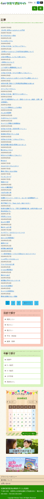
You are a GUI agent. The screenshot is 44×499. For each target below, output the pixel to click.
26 (22, 426)
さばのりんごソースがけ (9, 118)
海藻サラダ (4, 182)
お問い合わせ (5, 483)
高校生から (11, 382)
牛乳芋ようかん (6, 216)
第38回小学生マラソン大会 (10, 134)
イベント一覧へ (29, 433)
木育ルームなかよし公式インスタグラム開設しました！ (19, 78)
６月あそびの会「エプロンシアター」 (13, 46)
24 (14, 426)
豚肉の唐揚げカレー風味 (9, 296)
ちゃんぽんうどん (7, 41)
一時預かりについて (7, 62)
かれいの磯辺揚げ (7, 187)
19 (22, 422)
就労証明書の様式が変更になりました (13, 144)
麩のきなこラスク (7, 150)
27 (14, 411)
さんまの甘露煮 (6, 113)
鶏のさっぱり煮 (6, 227)
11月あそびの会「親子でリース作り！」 (14, 94)
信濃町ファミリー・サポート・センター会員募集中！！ (19, 198)
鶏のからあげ (5, 275)
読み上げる (22, 3)
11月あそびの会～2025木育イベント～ (14, 129)
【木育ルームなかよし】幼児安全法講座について (17, 51)
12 (22, 418)
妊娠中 (9, 359)
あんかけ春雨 (5, 222)
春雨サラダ (4, 243)
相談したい (11, 319)
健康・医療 (11, 341)
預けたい (10, 325)
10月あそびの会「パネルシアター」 (13, 139)
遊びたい (10, 330)
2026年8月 (22, 398)
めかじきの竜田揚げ (7, 238)
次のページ (27, 303)
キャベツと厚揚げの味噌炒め (10, 123)
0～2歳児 (10, 365)
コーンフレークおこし (8, 89)
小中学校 (10, 376)
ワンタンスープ (6, 176)
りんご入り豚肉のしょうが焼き (11, 107)
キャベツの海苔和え (7, 291)
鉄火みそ (4, 160)
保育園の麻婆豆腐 (7, 248)
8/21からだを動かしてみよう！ (11, 155)
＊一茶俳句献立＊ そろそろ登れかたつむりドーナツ (18, 254)
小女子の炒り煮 (6, 192)
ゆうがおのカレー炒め (8, 35)
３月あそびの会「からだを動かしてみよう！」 (16, 73)
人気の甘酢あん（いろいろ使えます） (13, 57)
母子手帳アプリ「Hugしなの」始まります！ (16, 203)
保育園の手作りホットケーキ (10, 280)
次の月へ (32, 402)
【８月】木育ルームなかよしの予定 (13, 30)
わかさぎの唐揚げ (7, 286)
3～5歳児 (10, 371)
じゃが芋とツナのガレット (10, 259)
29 (22, 411)
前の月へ (12, 402)
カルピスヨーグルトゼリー (10, 166)
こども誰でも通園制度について (11, 67)
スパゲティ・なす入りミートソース (13, 232)
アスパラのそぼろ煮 (7, 264)
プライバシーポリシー (9, 477)
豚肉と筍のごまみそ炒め (9, 171)
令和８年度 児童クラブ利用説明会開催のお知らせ (17, 83)
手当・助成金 (11, 336)
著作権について (6, 480)
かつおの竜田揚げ (7, 270)
